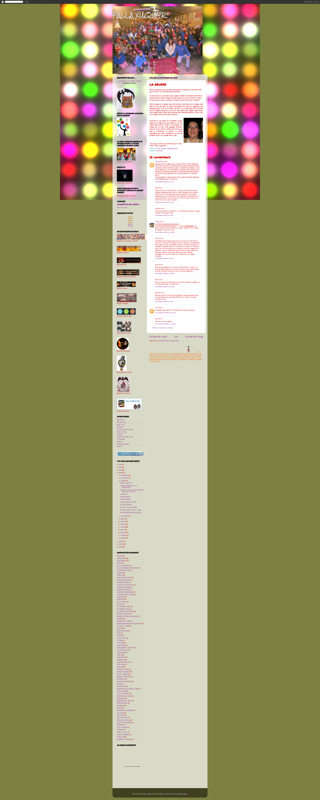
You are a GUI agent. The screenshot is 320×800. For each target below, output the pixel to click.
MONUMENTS (121, 653)
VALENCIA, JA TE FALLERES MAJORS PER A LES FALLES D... (131, 491)
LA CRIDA (120, 641)
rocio (156, 308)
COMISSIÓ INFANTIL (123, 583)
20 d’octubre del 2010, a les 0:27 (164, 259)
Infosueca (120, 434)
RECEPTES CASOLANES (124, 696)
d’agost (123, 519)
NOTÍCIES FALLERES (123, 672)
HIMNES (119, 636)
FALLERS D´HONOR (123, 626)
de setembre (125, 516)
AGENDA (119, 556)
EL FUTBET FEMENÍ (126, 505)
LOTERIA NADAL (125, 497)
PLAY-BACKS (120, 679)
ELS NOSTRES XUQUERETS (125, 612)
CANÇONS (120, 573)
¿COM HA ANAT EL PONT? (128, 502)
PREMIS (119, 684)
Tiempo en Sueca (122, 208)
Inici (176, 336)
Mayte (157, 222)
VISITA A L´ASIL (122, 732)
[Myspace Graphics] (173, 352)
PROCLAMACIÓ (121, 691)
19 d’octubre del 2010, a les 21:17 (164, 216)
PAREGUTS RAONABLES (124, 677)
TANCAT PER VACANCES (124, 723)
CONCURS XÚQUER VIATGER (125, 595)
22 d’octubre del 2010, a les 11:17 (164, 302)
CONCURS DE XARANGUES (125, 592)
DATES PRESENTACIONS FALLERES (130, 513)
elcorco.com (120, 427)
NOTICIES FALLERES (123, 670)
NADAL (119, 655)
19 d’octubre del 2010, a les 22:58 (164, 232)
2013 (120, 465)
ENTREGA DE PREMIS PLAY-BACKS (127, 616)
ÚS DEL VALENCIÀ (122, 728)
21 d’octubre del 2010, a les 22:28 (164, 274)
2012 (120, 467)
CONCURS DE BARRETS (124, 587)
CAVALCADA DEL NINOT (124, 578)
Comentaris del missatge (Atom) (169, 341)
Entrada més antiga (194, 336)
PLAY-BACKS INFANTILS (124, 682)
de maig (123, 527)
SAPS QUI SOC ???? (126, 483)
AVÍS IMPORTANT (125, 500)
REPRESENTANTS (122, 703)
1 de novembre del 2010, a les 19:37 (165, 313)
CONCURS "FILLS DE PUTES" (125, 585)
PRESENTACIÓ (121, 686)
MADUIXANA (159, 162)
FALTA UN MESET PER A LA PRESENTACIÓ (128, 486)
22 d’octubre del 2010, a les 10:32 (164, 287)
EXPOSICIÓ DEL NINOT (123, 621)
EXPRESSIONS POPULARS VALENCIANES (129, 624)
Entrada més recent (158, 336)
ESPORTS (119, 619)
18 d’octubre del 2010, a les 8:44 (164, 182)
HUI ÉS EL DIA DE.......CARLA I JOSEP (130, 510)
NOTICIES (119, 667)
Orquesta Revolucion (123, 444)
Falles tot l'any (121, 432)
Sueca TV (119, 447)
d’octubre (123, 481)
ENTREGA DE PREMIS (123, 614)
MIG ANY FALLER (122, 650)
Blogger (185, 794)
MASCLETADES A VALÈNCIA (125, 648)
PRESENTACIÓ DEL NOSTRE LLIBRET (128, 689)
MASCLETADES (121, 645)
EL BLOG (119, 604)
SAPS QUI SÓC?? (122, 718)
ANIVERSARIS (121, 561)
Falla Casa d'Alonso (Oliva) (125, 430)
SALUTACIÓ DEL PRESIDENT (125, 711)
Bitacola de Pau (121, 422)
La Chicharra (121, 439)
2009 (120, 541)
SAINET (119, 708)
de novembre (125, 478)
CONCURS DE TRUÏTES (123, 590)
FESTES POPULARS (122, 631)
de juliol (123, 522)
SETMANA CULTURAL (123, 720)
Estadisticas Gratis (129, 83)
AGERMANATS (121, 558)
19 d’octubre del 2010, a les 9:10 (164, 203)
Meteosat (120, 442)
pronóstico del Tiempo (128, 205)
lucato (167, 794)
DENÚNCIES (120, 599)
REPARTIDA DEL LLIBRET (124, 701)
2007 (120, 547)
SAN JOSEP (120, 715)
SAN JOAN (120, 713)
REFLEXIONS (120, 699)
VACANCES (120, 730)
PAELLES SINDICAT (122, 674)
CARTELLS (120, 575)
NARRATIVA (120, 660)
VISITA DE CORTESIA (123, 735)
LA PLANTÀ (120, 643)
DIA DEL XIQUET (121, 602)
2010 (120, 473)
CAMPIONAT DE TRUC (123, 570)
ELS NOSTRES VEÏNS (123, 609)
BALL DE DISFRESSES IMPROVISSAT (127, 568)
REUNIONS (159, 151)
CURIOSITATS (121, 597)
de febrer (123, 535)
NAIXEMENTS (121, 657)
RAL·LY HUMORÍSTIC (123, 694)
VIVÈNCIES (120, 737)
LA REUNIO (123, 494)
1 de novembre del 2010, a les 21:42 (165, 324)
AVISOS (119, 563)
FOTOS (119, 633)
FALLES (119, 628)
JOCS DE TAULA (122, 638)
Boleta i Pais (121, 425)
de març (123, 533)
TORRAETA (120, 725)
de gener (123, 538)
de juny (123, 524)
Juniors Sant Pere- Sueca (125, 437)
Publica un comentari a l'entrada (163, 328)
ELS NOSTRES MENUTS (124, 607)
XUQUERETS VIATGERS (124, 740)
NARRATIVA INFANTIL (123, 662)
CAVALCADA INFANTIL (123, 580)
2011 (120, 470)
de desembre (125, 475)
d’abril (123, 530)
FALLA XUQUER (139, 15)
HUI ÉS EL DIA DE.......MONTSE (128, 507)
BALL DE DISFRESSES (123, 566)
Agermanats (121, 420)
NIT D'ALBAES (121, 665)
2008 (120, 544)
